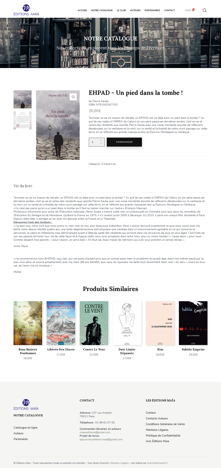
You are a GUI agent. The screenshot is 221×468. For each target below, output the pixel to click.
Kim (160, 349)
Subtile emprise (193, 349)
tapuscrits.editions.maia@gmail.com (101, 439)
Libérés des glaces (61, 349)
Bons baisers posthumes (28, 351)
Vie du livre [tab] (23, 186)
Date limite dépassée (127, 351)
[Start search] (205, 10)
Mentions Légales (119, 463)
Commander (124, 142)
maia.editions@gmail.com (95, 432)
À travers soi (108, 164)
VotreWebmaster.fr (157, 463)
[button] (73, 96)
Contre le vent (94, 349)
